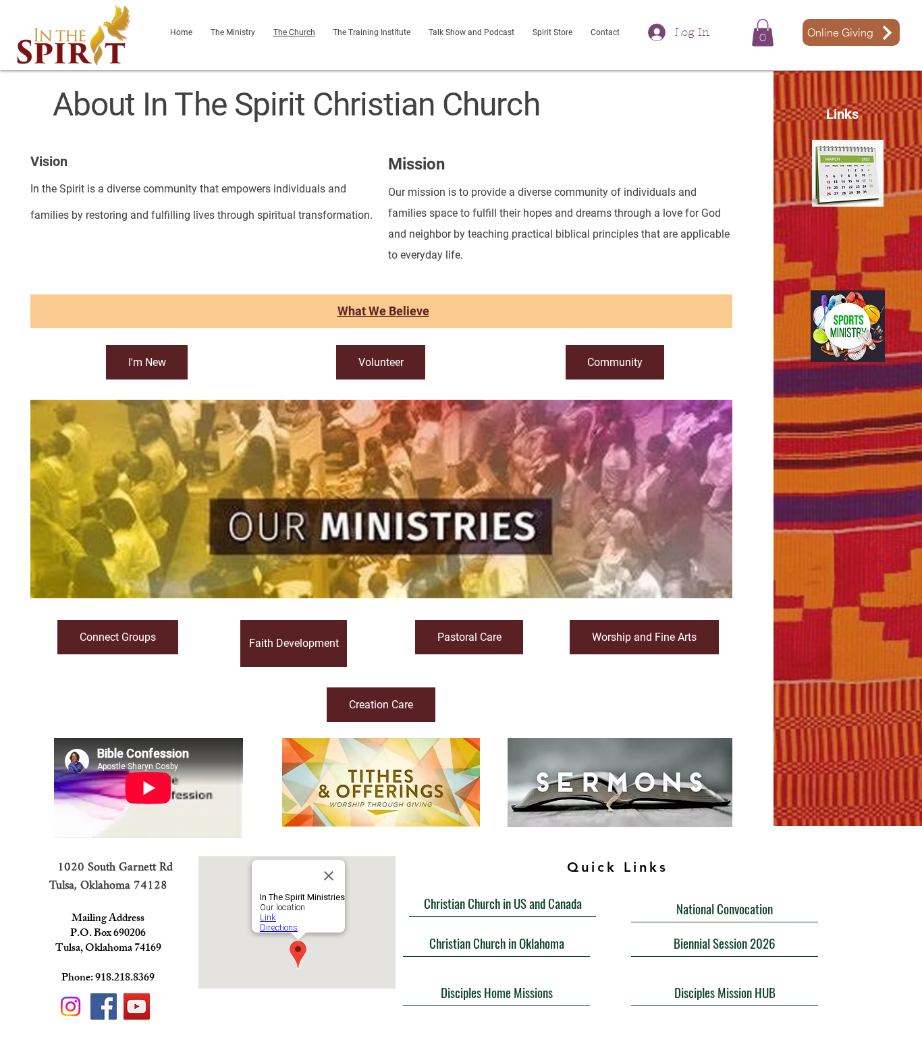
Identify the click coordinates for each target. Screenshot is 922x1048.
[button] (762, 33)
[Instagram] (70, 1006)
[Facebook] (103, 1006)
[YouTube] (137, 1006)
